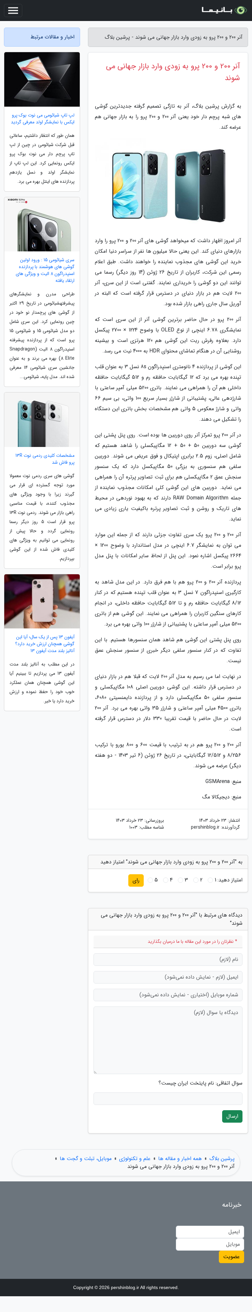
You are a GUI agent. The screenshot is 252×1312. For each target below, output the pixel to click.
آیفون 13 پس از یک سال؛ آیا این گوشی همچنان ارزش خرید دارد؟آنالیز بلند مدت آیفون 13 (44, 644)
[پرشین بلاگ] (224, 10)
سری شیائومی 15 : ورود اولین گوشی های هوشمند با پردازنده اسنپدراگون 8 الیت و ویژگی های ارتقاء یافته (45, 270)
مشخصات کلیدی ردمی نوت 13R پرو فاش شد (44, 459)
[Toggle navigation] (13, 10)
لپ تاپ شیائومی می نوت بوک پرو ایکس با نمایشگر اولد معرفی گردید (42, 119)
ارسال (232, 1116)
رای (136, 880)
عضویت (231, 1257)
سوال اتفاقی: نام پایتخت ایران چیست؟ (200, 1083)
